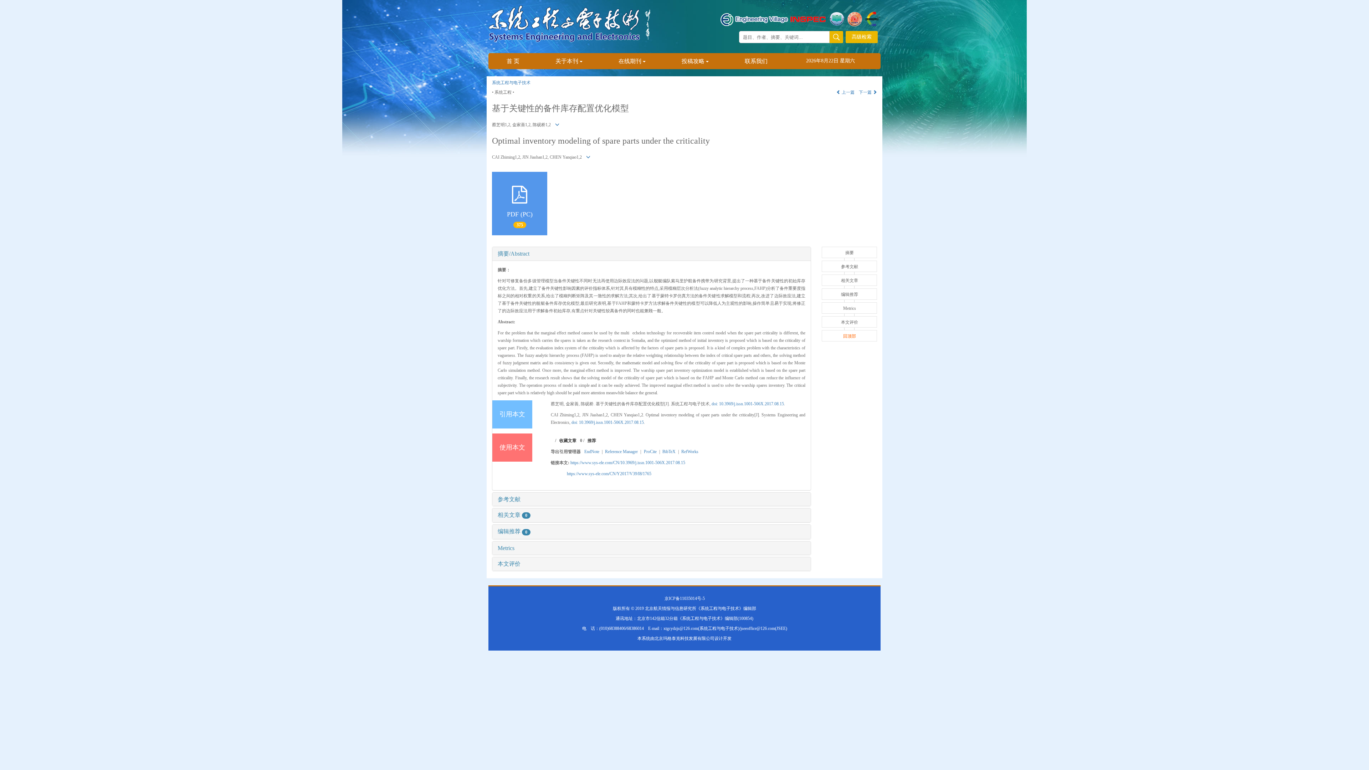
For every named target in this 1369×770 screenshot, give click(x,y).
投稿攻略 (693, 61)
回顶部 (849, 336)
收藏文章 (567, 440)
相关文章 (512, 515)
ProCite (650, 451)
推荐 (592, 440)
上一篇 (848, 92)
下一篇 (866, 92)
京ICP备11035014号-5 (685, 598)
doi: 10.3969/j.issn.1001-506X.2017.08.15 (748, 403)
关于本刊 (566, 61)
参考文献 (509, 499)
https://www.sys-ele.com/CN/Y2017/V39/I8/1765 (609, 473)
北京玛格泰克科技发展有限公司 (684, 638)
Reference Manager (621, 451)
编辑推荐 (512, 531)
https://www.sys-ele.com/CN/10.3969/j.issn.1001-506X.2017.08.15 (627, 462)
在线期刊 (630, 61)
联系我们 (756, 61)
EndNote (591, 451)
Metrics (506, 548)
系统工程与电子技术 (511, 82)
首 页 (513, 61)
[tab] (651, 254)
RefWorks (689, 451)
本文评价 (509, 564)
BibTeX (669, 451)
